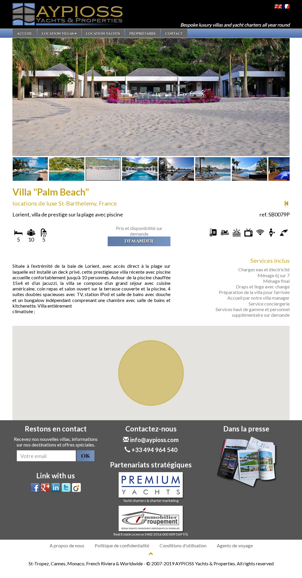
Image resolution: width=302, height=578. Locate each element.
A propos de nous (67, 545)
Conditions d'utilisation (183, 545)
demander (139, 241)
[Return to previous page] (287, 203)
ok (85, 456)
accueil (24, 33)
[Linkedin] (55, 487)
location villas (58, 33)
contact (174, 33)
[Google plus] (45, 487)
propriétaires (142, 33)
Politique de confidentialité (122, 545)
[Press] (246, 462)
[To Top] (151, 553)
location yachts (103, 33)
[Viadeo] (76, 487)
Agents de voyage (235, 545)
